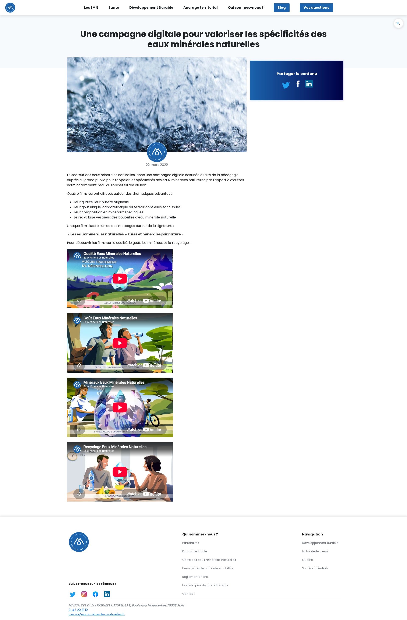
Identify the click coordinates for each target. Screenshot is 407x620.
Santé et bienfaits (315, 568)
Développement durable (320, 543)
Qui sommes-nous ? (245, 7)
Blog (281, 7)
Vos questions (316, 7)
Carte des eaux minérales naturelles (209, 560)
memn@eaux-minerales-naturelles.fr (97, 614)
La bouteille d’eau (315, 551)
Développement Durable (151, 7)
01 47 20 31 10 (78, 610)
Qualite (307, 560)
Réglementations (195, 577)
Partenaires (190, 543)
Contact (188, 594)
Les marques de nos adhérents (205, 585)
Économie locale (194, 551)
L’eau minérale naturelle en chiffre (207, 568)
